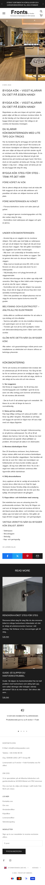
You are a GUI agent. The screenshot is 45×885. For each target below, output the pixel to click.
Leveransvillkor (8, 818)
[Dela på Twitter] (17, 556)
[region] (22, 718)
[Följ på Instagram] (10, 860)
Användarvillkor (8, 809)
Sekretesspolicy (8, 822)
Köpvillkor (6, 814)
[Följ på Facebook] (3, 860)
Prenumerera (14, 851)
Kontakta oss (7, 801)
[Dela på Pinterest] (27, 556)
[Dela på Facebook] (7, 556)
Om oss (5, 805)
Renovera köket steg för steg (20, 615)
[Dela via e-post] (37, 556)
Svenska (35, 867)
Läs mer (5, 637)
